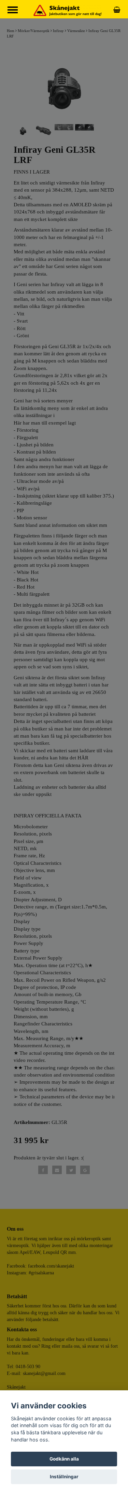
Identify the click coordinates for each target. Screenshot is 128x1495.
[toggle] (16, 11)
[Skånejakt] (67, 10)
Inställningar (64, 1476)
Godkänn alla (64, 1459)
